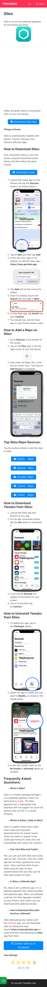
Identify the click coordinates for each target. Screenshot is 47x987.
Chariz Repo (25, 495)
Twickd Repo (25, 486)
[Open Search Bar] (29, 4)
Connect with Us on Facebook (25, 945)
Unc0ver (12, 923)
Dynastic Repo (25, 477)
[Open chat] (3, 980)
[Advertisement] (23, 75)
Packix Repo (25, 459)
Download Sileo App (25, 121)
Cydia (20, 801)
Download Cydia (25, 172)
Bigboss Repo (25, 468)
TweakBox (10, 3)
